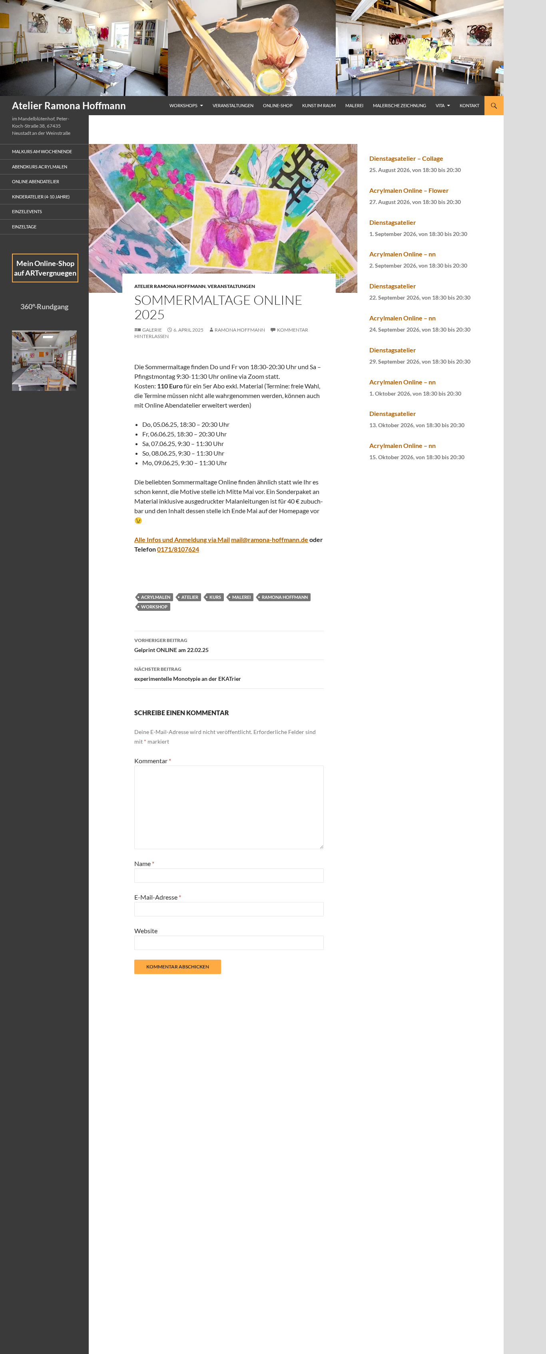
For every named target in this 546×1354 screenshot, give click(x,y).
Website (145, 930)
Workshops (183, 105)
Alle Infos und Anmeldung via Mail (182, 539)
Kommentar (152, 760)
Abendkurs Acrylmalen (39, 166)
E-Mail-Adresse (157, 897)
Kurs (215, 597)
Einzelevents (27, 211)
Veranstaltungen (233, 105)
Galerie (152, 330)
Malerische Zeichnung (399, 105)
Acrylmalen (155, 597)
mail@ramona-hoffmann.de (269, 539)
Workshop (154, 606)
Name (144, 863)
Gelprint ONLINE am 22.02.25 (171, 645)
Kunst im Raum (319, 105)
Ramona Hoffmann (240, 330)
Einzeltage (24, 226)
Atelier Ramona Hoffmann (69, 105)
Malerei (354, 105)
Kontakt (469, 105)
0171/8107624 (178, 549)
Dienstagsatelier (392, 222)
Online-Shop (278, 105)
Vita (440, 105)
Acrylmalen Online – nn (402, 254)
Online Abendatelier (35, 181)
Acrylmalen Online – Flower (409, 190)
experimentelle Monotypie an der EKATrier (187, 674)
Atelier (189, 597)
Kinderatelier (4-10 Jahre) (41, 196)
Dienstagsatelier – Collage (406, 158)
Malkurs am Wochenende (42, 151)
